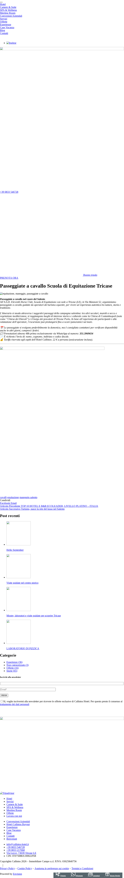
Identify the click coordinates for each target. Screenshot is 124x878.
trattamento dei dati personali (14, 704)
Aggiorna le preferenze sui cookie (52, 868)
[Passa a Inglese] (11, 43)
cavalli (3, 497)
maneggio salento (28, 497)
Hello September (15, 550)
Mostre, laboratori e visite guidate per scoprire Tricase (33, 615)
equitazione (13, 497)
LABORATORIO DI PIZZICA (22, 648)
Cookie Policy (24, 868)
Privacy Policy (7, 868)
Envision (17, 874)
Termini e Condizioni (82, 868)
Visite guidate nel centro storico (22, 582)
